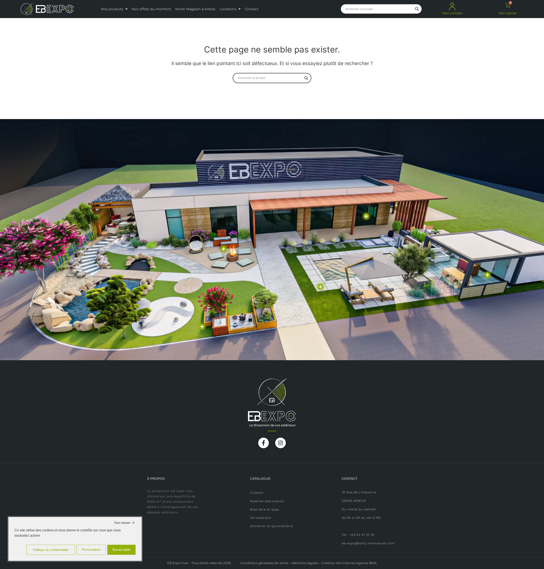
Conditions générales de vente (264, 563)
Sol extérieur (261, 518)
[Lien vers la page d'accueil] (47, 9)
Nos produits (112, 9)
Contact (251, 9)
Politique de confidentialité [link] (50, 550)
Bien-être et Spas (264, 509)
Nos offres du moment (151, 9)
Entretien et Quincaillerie (271, 526)
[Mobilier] (366, 216)
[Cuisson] (223, 249)
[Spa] (487, 275)
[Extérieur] (320, 286)
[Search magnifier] (417, 9)
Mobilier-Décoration (267, 501)
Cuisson (256, 493)
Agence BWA (366, 563)
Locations (228, 9)
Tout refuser (122, 522)
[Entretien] (202, 327)
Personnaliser (91, 549)
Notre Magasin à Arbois (195, 9)
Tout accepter (121, 549)
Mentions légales (305, 563)
